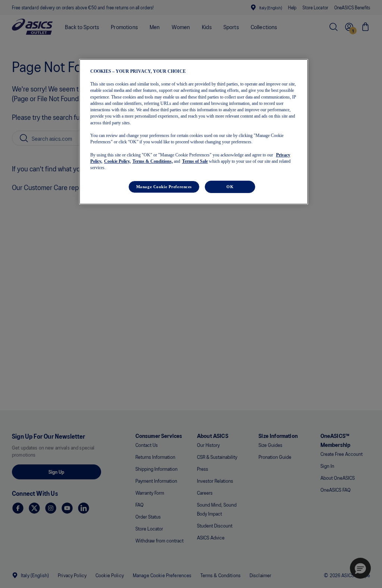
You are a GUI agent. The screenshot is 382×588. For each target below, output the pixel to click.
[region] (193, 132)
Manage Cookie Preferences (164, 186)
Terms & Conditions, (152, 161)
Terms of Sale (195, 161)
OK (230, 186)
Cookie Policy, (117, 161)
